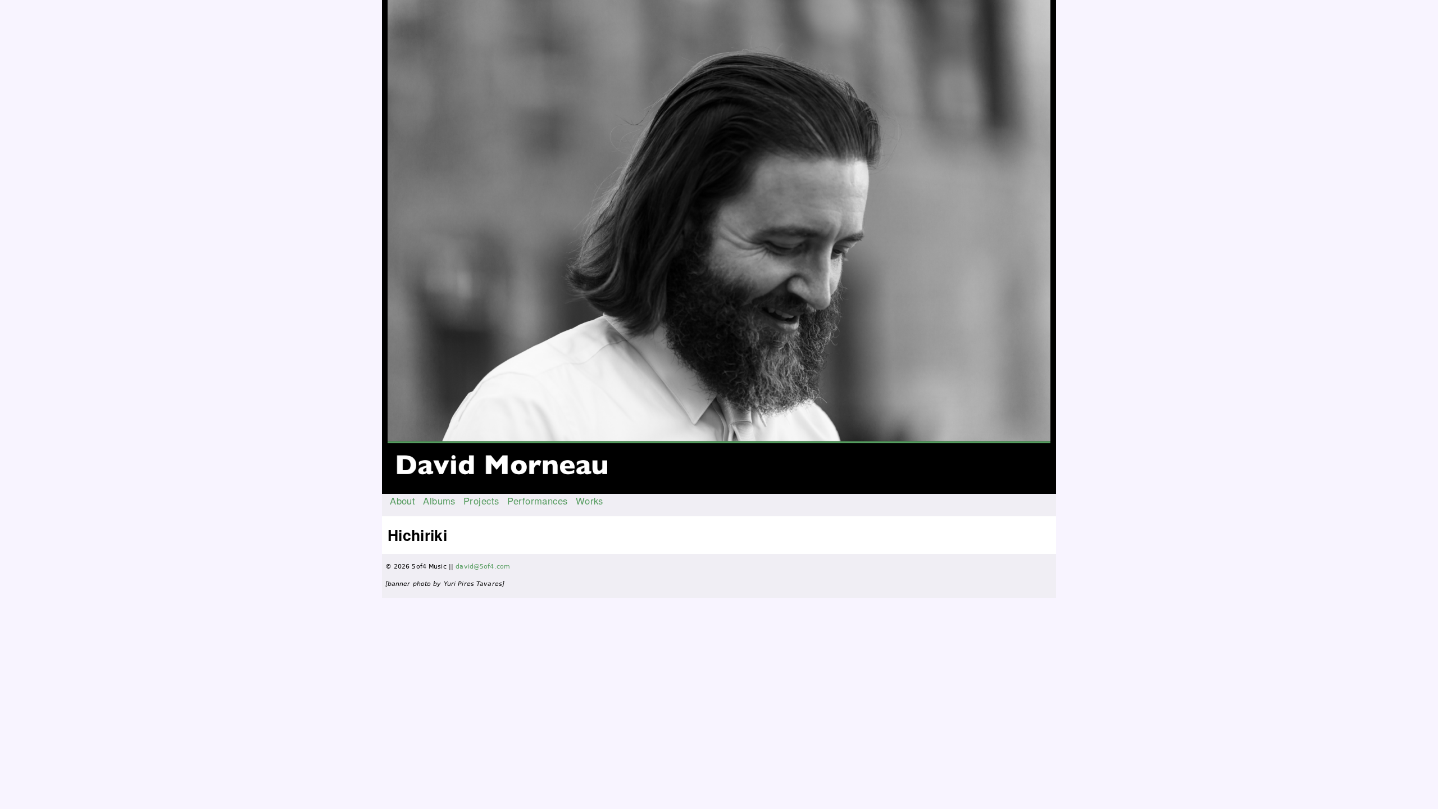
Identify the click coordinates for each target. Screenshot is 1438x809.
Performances (537, 500)
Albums (439, 500)
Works (589, 500)
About (402, 500)
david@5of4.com (483, 566)
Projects (481, 500)
